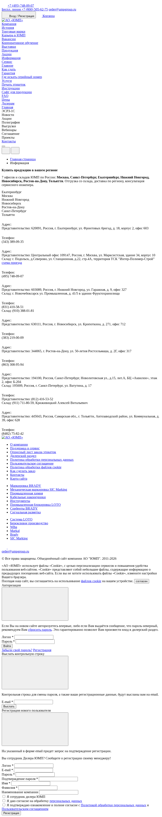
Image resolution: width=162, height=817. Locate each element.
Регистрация (42, 650)
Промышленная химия (26, 493)
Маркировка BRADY (25, 486)
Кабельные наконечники (28, 497)
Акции (7, 54)
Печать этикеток (14, 84)
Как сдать (9, 69)
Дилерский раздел (23, 456)
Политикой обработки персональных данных (113, 805)
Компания (9, 24)
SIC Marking (19, 538)
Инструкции (11, 88)
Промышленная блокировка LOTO (35, 504)
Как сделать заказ (22, 471)
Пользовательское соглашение (32, 463)
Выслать (9, 706)
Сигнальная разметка (25, 512)
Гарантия (8, 73)
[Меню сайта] (15, 150)
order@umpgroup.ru (62, 9)
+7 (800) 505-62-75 (25, 9)
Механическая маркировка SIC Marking (38, 489)
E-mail (7, 702)
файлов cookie (91, 581)
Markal (15, 531)
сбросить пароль (40, 629)
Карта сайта (18, 478)
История (8, 27)
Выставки (9, 46)
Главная (7, 107)
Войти (7, 646)
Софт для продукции (17, 92)
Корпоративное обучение (20, 43)
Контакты (9, 141)
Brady (14, 534)
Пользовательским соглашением (25, 809)
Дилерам (8, 103)
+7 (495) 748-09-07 (21, 5)
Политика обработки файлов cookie (35, 467)
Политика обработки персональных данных (42, 459)
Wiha (13, 527)
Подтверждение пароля (20, 779)
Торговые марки (13, 31)
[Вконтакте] (10, 547)
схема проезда (12, 262)
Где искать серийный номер (22, 77)
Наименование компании (20, 792)
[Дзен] (5, 547)
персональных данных (66, 801)
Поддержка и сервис (25, 448)
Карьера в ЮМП (14, 35)
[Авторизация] (6, 150)
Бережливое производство (29, 523)
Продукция (10, 50)
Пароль (8, 641)
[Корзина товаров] (22, 151)
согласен (141, 581)
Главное (7, 65)
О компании (19, 444)
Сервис (7, 62)
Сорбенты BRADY (24, 508)
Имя (6, 783)
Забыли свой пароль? (17, 650)
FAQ (5, 96)
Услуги (7, 80)
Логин (8, 637)
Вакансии (9, 39)
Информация (11, 58)
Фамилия (10, 787)
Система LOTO (21, 519)
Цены (6, 99)
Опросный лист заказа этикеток (33, 452)
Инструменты (20, 501)
